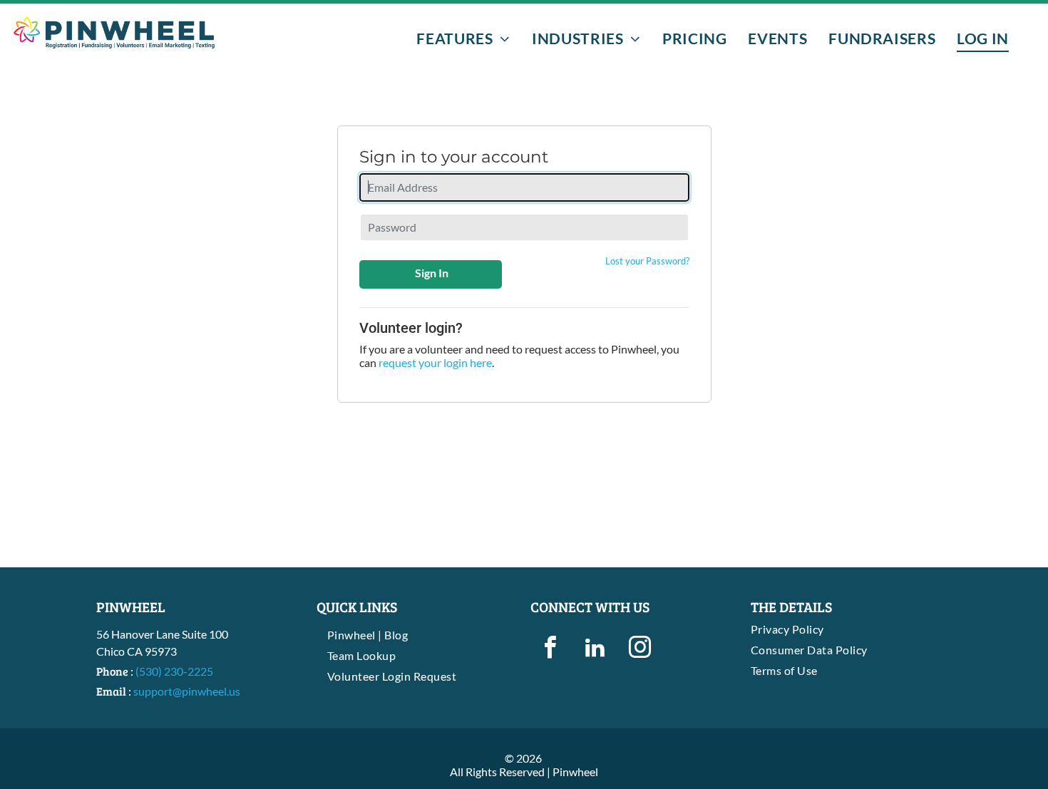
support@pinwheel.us (186, 691)
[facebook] (550, 649)
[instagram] (639, 649)
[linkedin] (595, 649)
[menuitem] (463, 38)
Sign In (431, 272)
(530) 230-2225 (174, 671)
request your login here (435, 362)
